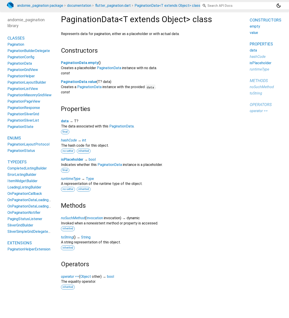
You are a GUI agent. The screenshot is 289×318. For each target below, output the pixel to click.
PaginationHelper (21, 76)
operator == (70, 276)
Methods (259, 80)
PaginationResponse (23, 107)
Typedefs (17, 161)
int (84, 140)
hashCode (69, 140)
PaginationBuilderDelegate (28, 50)
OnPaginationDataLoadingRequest (34, 206)
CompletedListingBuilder (27, 168)
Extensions (19, 242)
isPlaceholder (72, 159)
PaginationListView (22, 88)
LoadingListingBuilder (24, 187)
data (65, 121)
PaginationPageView (23, 101)
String (86, 237)
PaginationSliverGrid (23, 114)
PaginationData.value (79, 82)
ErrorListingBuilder (21, 174)
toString (67, 237)
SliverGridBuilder (20, 225)
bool (92, 159)
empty (255, 26)
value (254, 33)
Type (90, 179)
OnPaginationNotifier (23, 212)
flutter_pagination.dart (113, 5)
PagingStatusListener (24, 219)
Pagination (15, 44)
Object (85, 276)
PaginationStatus (21, 150)
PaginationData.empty (79, 63)
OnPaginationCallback (24, 193)
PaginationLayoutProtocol (28, 144)
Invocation (94, 218)
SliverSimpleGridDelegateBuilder (33, 231)
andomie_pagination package (40, 5)
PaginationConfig (20, 57)
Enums (14, 137)
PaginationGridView (22, 69)
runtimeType (70, 179)
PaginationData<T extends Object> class (167, 5)
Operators (261, 104)
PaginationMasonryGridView (29, 95)
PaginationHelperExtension (28, 249)
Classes (16, 37)
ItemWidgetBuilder (22, 181)
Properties (261, 44)
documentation (79, 5)
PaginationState (20, 126)
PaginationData (109, 68)
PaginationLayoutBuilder (26, 82)
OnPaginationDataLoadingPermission (36, 200)
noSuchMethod (73, 218)
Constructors (265, 20)
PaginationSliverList (23, 120)
